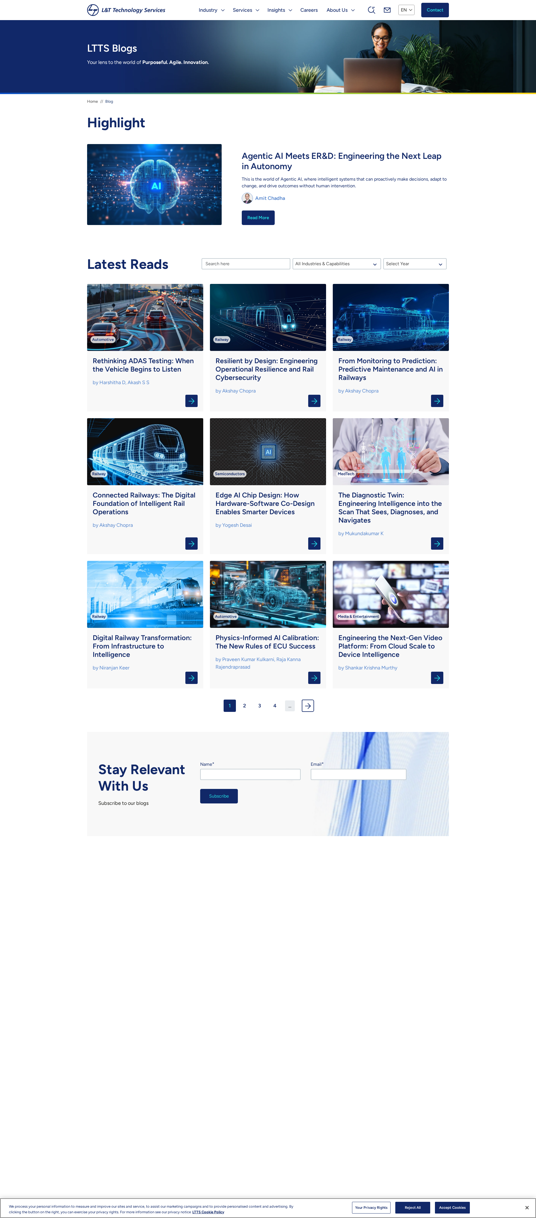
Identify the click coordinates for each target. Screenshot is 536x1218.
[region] (268, 1208)
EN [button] (404, 10)
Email (316, 764)
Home (92, 101)
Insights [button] (276, 10)
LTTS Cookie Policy (208, 1212)
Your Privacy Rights (371, 1207)
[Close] (527, 1208)
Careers (309, 10)
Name (206, 764)
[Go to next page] (308, 706)
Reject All (413, 1207)
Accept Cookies (452, 1207)
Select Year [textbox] (397, 263)
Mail (387, 10)
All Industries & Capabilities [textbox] (322, 263)
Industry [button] (208, 10)
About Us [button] (337, 10)
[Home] (126, 10)
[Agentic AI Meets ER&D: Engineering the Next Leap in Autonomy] (268, 185)
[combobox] (337, 263)
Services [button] (242, 10)
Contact (435, 10)
